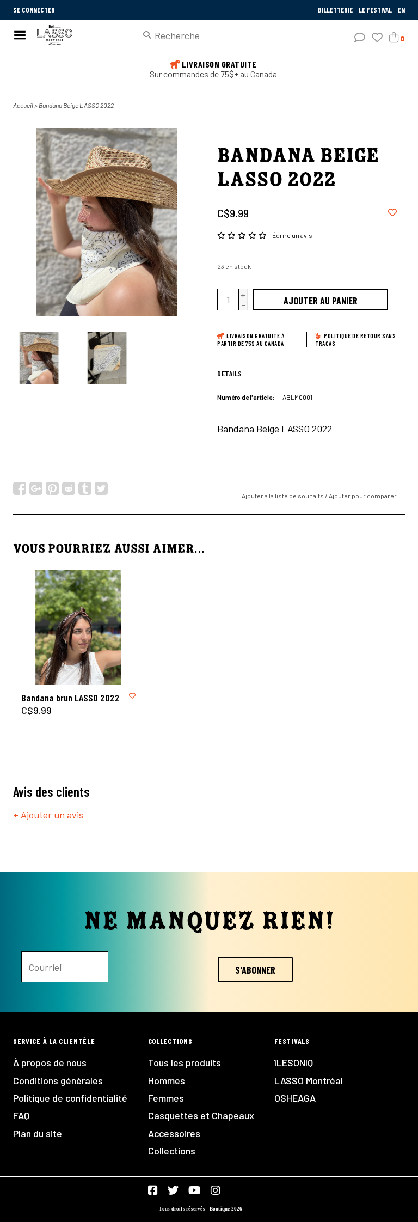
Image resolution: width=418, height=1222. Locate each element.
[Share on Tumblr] (84, 488)
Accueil (23, 105)
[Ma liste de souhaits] (377, 38)
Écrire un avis (292, 235)
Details (229, 373)
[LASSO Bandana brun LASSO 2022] (78, 627)
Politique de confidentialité (70, 1098)
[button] (359, 38)
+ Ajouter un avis (48, 815)
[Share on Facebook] (19, 488)
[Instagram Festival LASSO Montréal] (215, 1190)
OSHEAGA (295, 1098)
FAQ (21, 1115)
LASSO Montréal (308, 1080)
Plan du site (37, 1133)
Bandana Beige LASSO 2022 (76, 105)
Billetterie (336, 9)
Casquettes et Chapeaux (201, 1115)
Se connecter (34, 9)
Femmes (166, 1098)
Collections (171, 1151)
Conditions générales (58, 1080)
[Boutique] (79, 35)
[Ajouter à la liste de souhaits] (392, 212)
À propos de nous (50, 1062)
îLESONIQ (293, 1062)
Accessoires (174, 1133)
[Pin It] (52, 488)
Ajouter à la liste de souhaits (283, 495)
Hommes (166, 1080)
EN (401, 9)
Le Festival (376, 9)
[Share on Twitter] (101, 488)
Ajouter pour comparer (363, 495)
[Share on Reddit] (68, 488)
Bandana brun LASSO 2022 (70, 698)
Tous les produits (184, 1062)
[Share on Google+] (35, 488)
